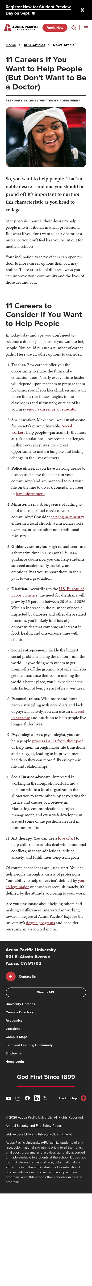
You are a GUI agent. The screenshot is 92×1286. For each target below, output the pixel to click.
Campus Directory (19, 1012)
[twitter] (46, 1098)
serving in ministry (67, 517)
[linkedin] (37, 1098)
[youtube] (8, 1098)
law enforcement (30, 493)
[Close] (82, 10)
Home (11, 45)
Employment (15, 1053)
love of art (66, 838)
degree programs (40, 923)
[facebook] (27, 1098)
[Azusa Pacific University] (21, 27)
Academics (14, 1020)
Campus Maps (16, 1036)
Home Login (15, 1061)
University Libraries (20, 1004)
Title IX (67, 1134)
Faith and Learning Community (29, 1045)
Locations (13, 1028)
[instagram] (18, 1098)
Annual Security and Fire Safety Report (34, 1125)
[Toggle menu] (86, 27)
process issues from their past (57, 741)
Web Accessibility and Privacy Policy (32, 1134)
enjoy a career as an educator (52, 409)
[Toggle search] (73, 27)
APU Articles (34, 45)
